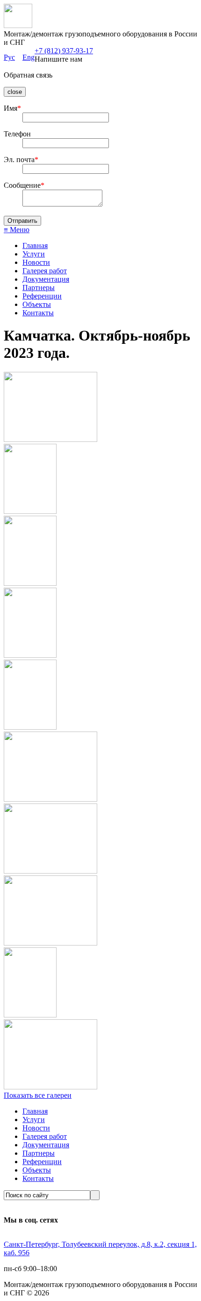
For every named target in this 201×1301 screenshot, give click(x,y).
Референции (42, 296)
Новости (36, 262)
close (14, 91)
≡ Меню (16, 230)
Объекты (36, 304)
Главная (35, 245)
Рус (9, 57)
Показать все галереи (38, 1095)
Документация (45, 279)
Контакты (38, 313)
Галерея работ (44, 271)
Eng (28, 57)
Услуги (33, 254)
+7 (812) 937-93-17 (64, 51)
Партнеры (38, 287)
